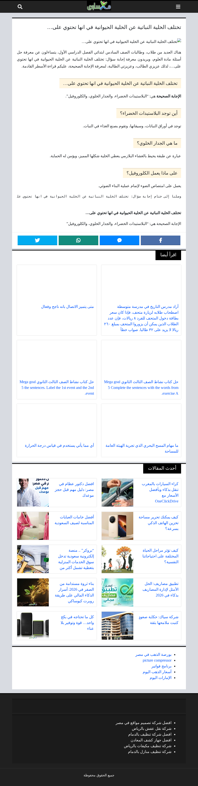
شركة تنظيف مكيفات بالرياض (147, 746)
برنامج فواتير (161, 666)
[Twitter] (37, 240)
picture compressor (157, 660)
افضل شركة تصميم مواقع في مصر (143, 723)
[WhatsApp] (78, 240)
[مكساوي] (99, 5)
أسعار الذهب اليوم (157, 672)
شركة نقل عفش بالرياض (151, 728)
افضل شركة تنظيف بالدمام (149, 734)
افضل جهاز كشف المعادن (151, 740)
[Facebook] (160, 240)
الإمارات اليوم (160, 678)
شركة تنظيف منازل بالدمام (149, 752)
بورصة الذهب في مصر (153, 654)
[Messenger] (119, 240)
